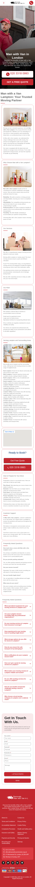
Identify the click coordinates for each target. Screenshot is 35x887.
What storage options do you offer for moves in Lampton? (16, 640)
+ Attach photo (17, 774)
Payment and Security (8, 838)
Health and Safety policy (25, 829)
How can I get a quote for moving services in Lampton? (15, 663)
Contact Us (21, 817)
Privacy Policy (22, 821)
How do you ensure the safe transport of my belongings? (14, 647)
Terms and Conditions (8, 821)
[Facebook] (3, 862)
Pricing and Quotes (23, 838)
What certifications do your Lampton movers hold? (16, 655)
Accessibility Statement (9, 825)
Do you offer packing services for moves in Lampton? (15, 679)
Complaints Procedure (8, 829)
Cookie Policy (22, 825)
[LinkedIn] (17, 862)
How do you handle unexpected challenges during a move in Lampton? (15, 688)
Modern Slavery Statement (22, 833)
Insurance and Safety (8, 832)
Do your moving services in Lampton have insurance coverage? (16, 624)
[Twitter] (8, 862)
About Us (4, 817)
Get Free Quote (17, 460)
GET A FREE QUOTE (17, 82)
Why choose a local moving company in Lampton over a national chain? (16, 698)
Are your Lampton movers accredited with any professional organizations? (15, 615)
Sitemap (20, 841)
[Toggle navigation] (4, 3)
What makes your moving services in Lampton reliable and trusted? (16, 671)
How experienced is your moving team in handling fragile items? (15, 632)
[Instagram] (12, 862)
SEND (17, 780)
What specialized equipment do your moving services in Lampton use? (16, 606)
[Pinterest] (22, 862)
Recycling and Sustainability (6, 842)
